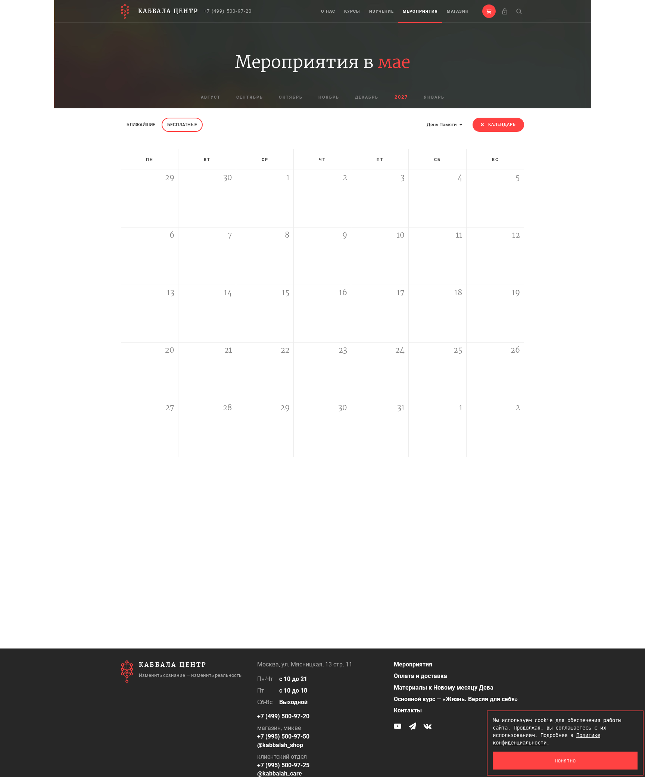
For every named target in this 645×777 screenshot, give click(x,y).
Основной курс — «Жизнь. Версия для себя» (456, 699)
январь (434, 97)
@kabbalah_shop (280, 745)
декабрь (366, 97)
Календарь (502, 124)
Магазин (458, 11)
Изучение (381, 11)
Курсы (352, 11)
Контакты (408, 710)
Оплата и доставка (420, 676)
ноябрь (328, 97)
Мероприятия (420, 11)
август (211, 97)
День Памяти (442, 124)
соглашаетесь (573, 728)
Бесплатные (182, 124)
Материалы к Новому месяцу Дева (443, 687)
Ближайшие (141, 124)
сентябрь (249, 97)
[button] (489, 11)
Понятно (565, 761)
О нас (328, 11)
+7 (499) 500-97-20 (228, 11)
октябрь (291, 97)
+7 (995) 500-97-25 (283, 765)
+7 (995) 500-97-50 (283, 736)
